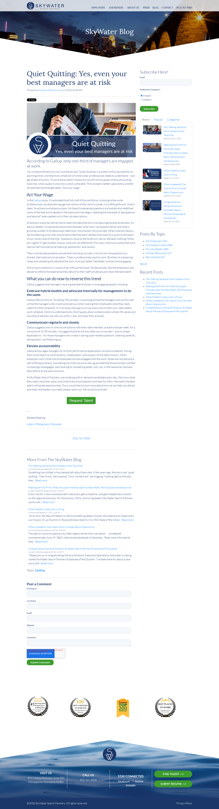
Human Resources (159, 253)
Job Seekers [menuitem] (116, 7)
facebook (124, 781)
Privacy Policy (184, 803)
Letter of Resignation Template (44, 424)
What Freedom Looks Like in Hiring (164, 297)
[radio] (166, 96)
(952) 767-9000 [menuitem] (184, 7)
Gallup (37, 200)
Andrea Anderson (49, 90)
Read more (41, 480)
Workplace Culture (159, 245)
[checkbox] (166, 98)
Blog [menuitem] (156, 7)
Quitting (40, 570)
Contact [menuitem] (167, 7)
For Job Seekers (157, 249)
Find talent (171, 774)
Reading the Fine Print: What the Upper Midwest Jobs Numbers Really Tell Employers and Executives (169, 290)
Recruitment (155, 257)
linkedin (131, 785)
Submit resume (171, 784)
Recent (146, 119)
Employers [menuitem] (98, 7)
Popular (158, 119)
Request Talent (81, 400)
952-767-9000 (88, 780)
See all (143, 263)
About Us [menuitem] (133, 7)
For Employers (156, 241)
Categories (173, 119)
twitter (139, 781)
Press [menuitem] (146, 7)
